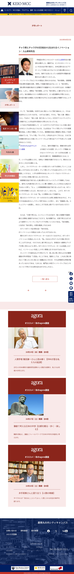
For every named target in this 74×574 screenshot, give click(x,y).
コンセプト (8, 10)
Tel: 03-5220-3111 (59, 549)
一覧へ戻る (45, 279)
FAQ (26, 547)
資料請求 (71, 294)
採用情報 (39, 547)
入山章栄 (61, 59)
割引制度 (34, 530)
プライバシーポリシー (34, 550)
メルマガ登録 (11, 534)
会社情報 (9, 550)
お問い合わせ (71, 300)
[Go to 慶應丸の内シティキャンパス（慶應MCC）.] (8, 14)
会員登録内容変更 (36, 543)
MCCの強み (16, 10)
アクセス (9, 543)
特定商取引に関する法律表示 (16, 554)
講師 (31, 10)
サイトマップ (11, 547)
